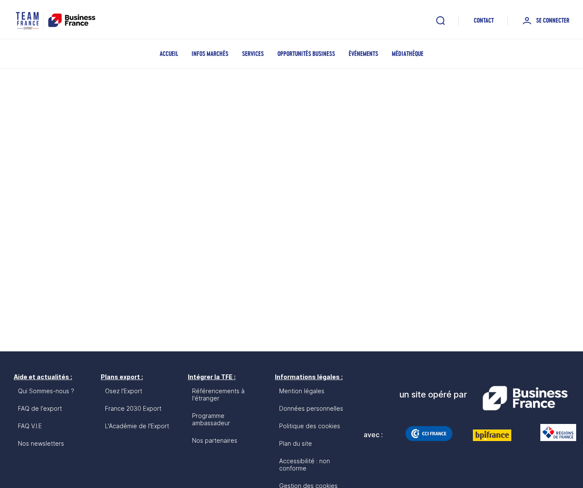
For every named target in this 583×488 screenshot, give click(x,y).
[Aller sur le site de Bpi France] (492, 435)
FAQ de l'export (40, 408)
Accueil (169, 54)
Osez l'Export (123, 390)
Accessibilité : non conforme (304, 464)
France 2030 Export (133, 408)
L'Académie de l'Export (137, 426)
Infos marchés (210, 54)
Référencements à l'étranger (218, 394)
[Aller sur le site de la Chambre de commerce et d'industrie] (428, 433)
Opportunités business (306, 54)
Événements (363, 54)
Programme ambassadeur (211, 419)
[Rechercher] (440, 20)
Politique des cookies (309, 426)
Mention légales (301, 390)
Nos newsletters (41, 443)
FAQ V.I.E (30, 426)
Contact (484, 20)
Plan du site (295, 443)
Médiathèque (407, 54)
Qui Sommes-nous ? (46, 390)
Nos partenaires (214, 440)
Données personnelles (311, 408)
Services (253, 54)
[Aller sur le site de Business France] (525, 398)
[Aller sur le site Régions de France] (554, 432)
